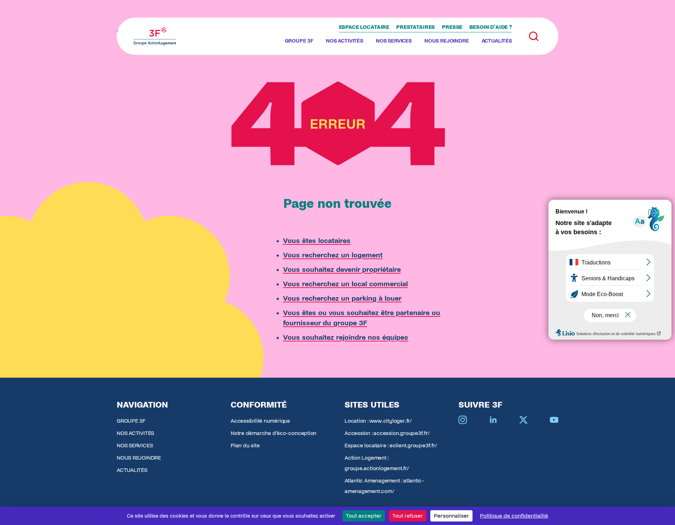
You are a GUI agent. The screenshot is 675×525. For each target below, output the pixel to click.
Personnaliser (451, 516)
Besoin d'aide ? (490, 27)
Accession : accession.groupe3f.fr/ (387, 433)
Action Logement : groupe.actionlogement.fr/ (377, 463)
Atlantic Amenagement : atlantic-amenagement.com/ (384, 486)
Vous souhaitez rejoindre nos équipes (345, 337)
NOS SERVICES (394, 41)
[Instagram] (462, 420)
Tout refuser (407, 516)
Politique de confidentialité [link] (514, 516)
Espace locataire (364, 27)
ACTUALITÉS (497, 41)
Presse (452, 27)
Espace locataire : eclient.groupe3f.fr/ (391, 445)
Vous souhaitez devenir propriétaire (342, 269)
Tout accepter (363, 516)
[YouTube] (554, 420)
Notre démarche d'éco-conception (273, 433)
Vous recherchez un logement (332, 255)
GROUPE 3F (299, 41)
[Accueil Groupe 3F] (155, 36)
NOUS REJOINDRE (446, 41)
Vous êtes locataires (317, 240)
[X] (523, 420)
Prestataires (415, 27)
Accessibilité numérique (260, 421)
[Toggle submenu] (316, 41)
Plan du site (245, 445)
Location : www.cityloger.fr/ (378, 421)
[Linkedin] (493, 420)
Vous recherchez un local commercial (345, 284)
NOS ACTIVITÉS (344, 41)
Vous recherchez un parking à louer (342, 298)
